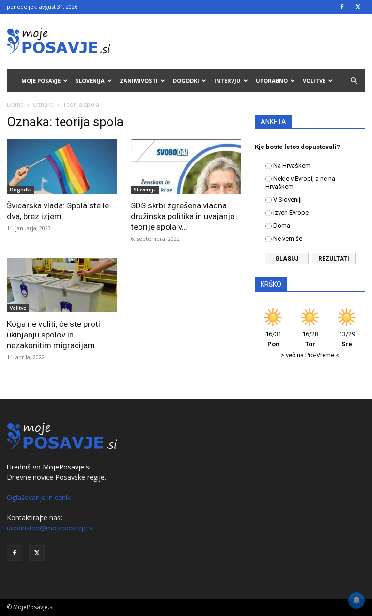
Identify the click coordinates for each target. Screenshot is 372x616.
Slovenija (90, 80)
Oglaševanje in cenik (39, 497)
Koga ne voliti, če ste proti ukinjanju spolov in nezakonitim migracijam (53, 334)
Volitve (314, 80)
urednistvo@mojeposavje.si (50, 527)
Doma (15, 105)
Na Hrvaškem (291, 165)
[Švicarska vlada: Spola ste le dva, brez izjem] (62, 166)
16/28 (310, 339)
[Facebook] (342, 7)
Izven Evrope (291, 212)
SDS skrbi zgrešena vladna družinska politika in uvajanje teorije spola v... (182, 216)
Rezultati (333, 258)
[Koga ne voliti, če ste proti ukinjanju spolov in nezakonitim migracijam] (62, 285)
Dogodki (186, 80)
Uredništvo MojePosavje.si (49, 466)
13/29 (347, 339)
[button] (353, 81)
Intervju (227, 80)
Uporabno (272, 80)
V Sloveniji (287, 199)
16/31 (273, 339)
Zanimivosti (139, 80)
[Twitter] (358, 7)
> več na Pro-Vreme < (310, 355)
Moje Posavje (41, 80)
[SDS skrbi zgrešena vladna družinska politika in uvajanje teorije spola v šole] (186, 166)
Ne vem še (287, 238)
